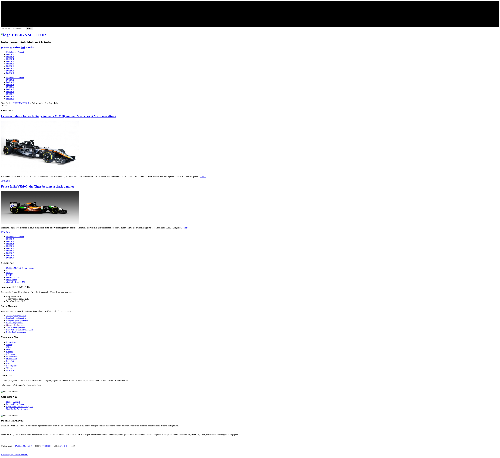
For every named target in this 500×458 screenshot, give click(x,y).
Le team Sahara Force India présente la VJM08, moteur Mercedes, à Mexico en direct (58, 116)
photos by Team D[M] (15, 282)
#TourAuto (10, 354)
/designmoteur (16, 332)
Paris (8, 363)
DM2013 (10, 57)
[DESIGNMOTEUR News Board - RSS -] (26, 47)
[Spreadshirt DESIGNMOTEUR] (24, 47)
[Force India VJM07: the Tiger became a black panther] (40, 223)
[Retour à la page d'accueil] (23, 35)
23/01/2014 (5, 232)
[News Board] (19, 47)
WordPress (46, 446)
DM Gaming (11, 280)
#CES (8, 347)
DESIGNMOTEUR (21, 103)
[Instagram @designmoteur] (33, 47)
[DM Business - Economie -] (11, 47)
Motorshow (11, 342)
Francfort (10, 361)
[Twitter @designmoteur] (29, 47)
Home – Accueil (13, 402)
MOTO (9, 273)
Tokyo (9, 368)
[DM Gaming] (14, 47)
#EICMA (10, 370)
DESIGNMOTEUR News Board (20, 268)
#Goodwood (11, 359)
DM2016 (10, 64)
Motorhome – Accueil (15, 52)
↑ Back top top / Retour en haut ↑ (14, 455)
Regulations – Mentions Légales (19, 406)
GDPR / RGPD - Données (17, 409)
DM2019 (10, 73)
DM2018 (10, 71)
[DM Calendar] (22, 47)
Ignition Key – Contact (15, 404)
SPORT (9, 275)
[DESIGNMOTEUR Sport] (8, 47)
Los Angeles (11, 366)
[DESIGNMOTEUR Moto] (5, 47)
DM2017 (10, 68)
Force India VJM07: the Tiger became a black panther (37, 186)
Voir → (203, 176)
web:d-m (63, 446)
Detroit (9, 349)
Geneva (9, 352)
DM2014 (10, 59)
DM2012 (10, 54)
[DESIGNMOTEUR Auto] (2, 47)
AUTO (9, 270)
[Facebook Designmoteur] (31, 47)
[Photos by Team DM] (16, 47)
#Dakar (9, 345)
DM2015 (10, 61)
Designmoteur (16, 318)
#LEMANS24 (12, 356)
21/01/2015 (5, 181)
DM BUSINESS (13, 277)
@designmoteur (16, 316)
